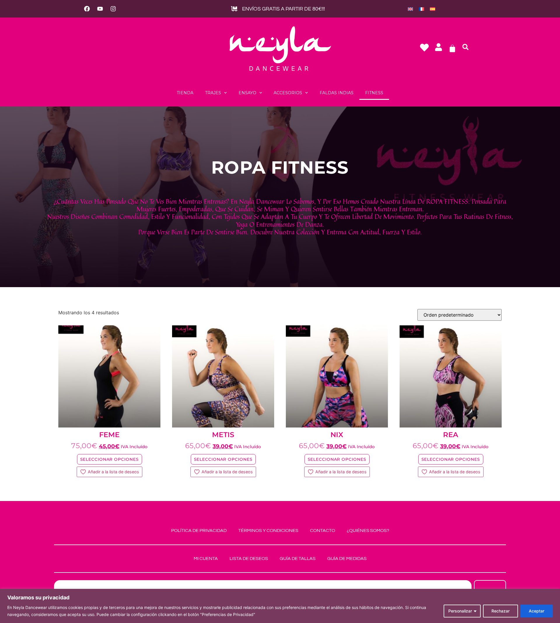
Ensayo (247, 92)
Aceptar (536, 610)
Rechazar (500, 610)
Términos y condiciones (268, 530)
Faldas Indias (337, 92)
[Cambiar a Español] (432, 9)
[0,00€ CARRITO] (452, 48)
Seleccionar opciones (109, 459)
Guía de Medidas (347, 558)
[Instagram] (113, 9)
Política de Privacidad (199, 530)
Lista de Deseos (249, 558)
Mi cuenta (206, 558)
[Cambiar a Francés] (421, 9)
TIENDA (185, 92)
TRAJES (213, 92)
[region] (280, 606)
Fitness (374, 92)
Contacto (322, 530)
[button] (465, 47)
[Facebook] (87, 9)
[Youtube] (100, 9)
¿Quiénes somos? (368, 530)
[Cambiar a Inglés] (410, 9)
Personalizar (460, 610)
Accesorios (288, 92)
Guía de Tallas (298, 558)
